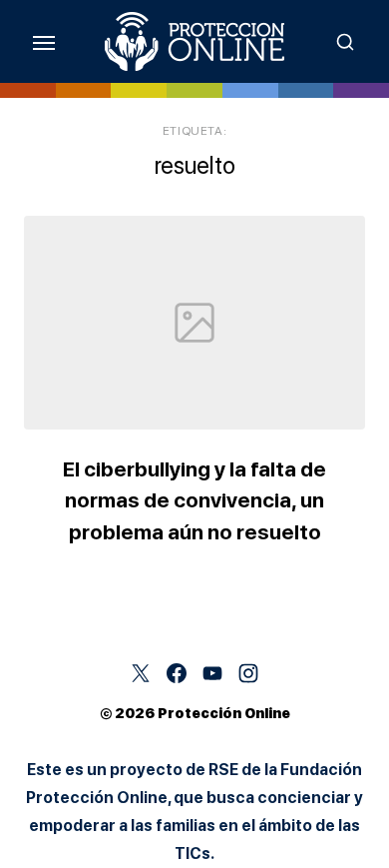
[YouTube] (212, 673)
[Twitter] (141, 673)
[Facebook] (177, 673)
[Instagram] (248, 673)
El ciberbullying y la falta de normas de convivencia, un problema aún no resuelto (194, 500)
